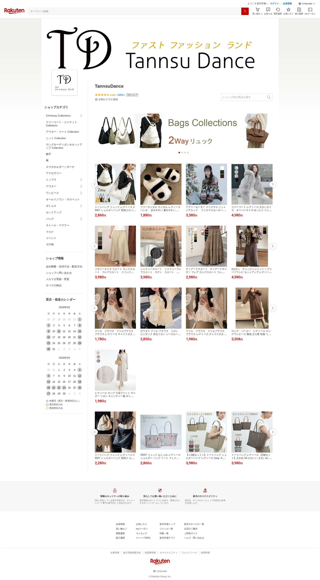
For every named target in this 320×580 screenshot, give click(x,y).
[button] (307, 3)
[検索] (245, 11)
